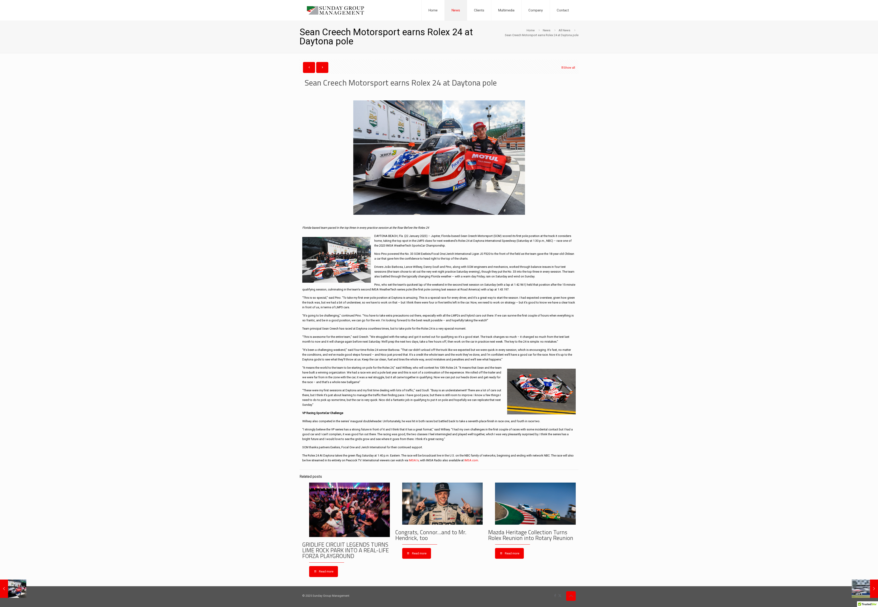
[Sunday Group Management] (335, 10)
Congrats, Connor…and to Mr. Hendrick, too (430, 535)
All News (564, 30)
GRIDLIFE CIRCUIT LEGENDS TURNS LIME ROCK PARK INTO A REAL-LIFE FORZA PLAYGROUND (345, 550)
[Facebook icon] (555, 596)
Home (531, 30)
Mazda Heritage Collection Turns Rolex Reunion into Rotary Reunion (530, 535)
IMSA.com (471, 460)
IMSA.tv (414, 460)
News (546, 30)
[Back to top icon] (571, 596)
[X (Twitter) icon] (560, 596)
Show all (569, 67)
